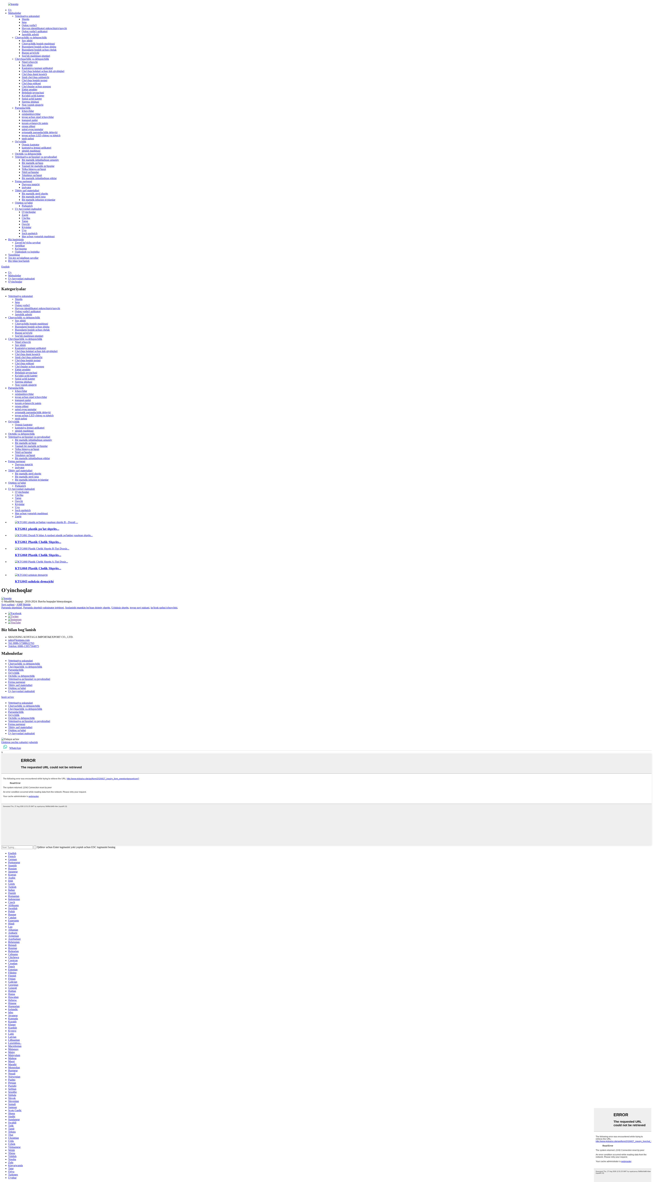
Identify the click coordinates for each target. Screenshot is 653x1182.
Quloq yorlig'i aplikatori (34, 31)
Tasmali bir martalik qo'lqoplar (38, 166)
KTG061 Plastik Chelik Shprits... (38, 542)
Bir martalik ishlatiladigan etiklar (39, 178)
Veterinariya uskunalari (27, 16)
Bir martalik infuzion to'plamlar (38, 199)
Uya (24, 230)
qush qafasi (28, 138)
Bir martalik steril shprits (35, 193)
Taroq (25, 221)
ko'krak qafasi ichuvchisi (164, 607)
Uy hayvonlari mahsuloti (28, 208)
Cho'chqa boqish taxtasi (34, 80)
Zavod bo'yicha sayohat (27, 242)
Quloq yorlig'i (29, 25)
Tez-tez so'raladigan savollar (23, 257)
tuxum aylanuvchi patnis (35, 123)
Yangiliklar (14, 254)
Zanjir (25, 215)
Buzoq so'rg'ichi (30, 52)
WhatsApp (15, 748)
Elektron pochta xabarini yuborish (19, 742)
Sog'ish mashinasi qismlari (36, 55)
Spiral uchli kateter (32, 98)
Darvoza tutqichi (31, 184)
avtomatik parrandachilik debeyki (39, 132)
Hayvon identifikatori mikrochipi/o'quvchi (44, 28)
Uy (10, 10)
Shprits (25, 19)
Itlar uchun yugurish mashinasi (38, 236)
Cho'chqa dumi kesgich (34, 74)
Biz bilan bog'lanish (18, 260)
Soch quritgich (29, 233)
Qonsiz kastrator (30, 144)
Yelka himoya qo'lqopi (34, 169)
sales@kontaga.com (19, 640)
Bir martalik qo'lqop (32, 163)
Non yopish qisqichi (32, 104)
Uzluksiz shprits (120, 607)
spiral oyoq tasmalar (32, 129)
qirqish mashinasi (31, 150)
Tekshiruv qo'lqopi (32, 175)
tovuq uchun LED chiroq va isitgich (41, 135)
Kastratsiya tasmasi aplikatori (37, 68)
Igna (24, 22)
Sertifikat (20, 245)
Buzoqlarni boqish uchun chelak (39, 49)
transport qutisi (30, 120)
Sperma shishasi (30, 101)
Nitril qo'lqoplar (30, 172)
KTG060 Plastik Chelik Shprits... (38, 555)
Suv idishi (27, 40)
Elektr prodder (29, 89)
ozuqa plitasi (28, 126)
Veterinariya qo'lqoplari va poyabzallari (36, 156)
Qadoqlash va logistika (27, 251)
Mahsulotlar (14, 13)
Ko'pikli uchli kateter (33, 95)
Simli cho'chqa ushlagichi (35, 77)
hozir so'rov (7, 697)
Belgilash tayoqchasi (33, 92)
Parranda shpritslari (11, 607)
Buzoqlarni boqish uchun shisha (39, 46)
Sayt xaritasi (7, 604)
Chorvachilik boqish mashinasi (38, 43)
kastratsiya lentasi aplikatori (36, 147)
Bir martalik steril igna (34, 196)
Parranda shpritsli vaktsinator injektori (43, 607)
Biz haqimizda (16, 239)
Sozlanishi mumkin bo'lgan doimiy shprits (87, 607)
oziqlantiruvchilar (31, 114)
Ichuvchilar (28, 110)
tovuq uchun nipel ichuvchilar (38, 117)
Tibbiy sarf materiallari (27, 190)
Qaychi (26, 224)
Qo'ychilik (20, 141)
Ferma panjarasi (23, 181)
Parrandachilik (22, 107)
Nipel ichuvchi (30, 62)
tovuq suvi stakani (139, 607)
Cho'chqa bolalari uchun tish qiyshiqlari (43, 71)
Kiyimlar (26, 227)
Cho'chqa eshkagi (31, 83)
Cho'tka (26, 218)
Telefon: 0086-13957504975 (23, 646)
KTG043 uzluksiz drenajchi (34, 581)
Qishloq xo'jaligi (24, 202)
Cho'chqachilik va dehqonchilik (32, 58)
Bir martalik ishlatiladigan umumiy (40, 159)
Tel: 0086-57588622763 (21, 643)
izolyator (26, 187)
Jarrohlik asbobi (30, 34)
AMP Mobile (23, 604)
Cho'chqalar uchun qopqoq (36, 86)
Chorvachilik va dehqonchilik (31, 37)
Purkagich (27, 205)
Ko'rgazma (21, 248)
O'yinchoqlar (29, 211)
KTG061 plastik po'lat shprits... (37, 529)
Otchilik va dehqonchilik (28, 153)
